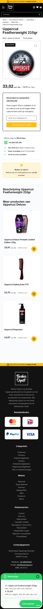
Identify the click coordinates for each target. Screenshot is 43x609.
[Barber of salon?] (21, 165)
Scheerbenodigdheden (21, 464)
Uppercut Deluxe (13, 38)
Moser (21, 499)
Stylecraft (21, 482)
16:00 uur (14, 148)
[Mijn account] (34, 7)
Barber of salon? (21, 170)
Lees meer (34, 249)
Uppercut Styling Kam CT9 (16, 285)
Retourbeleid (21, 528)
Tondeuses (21, 452)
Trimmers (21, 455)
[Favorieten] (37, 7)
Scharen (21, 461)
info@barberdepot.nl (24, 565)
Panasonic (21, 496)
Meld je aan (10, 172)
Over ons (21, 516)
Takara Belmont (21, 484)
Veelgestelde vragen (21, 531)
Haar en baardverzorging (21, 470)
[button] (37, 576)
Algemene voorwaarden (22, 534)
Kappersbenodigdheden (21, 467)
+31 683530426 (26, 562)
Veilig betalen (21, 519)
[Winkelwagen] (41, 7)
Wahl (21, 493)
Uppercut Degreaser (13, 330)
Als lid (10, 154)
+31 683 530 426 (15, 143)
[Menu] (4, 7)
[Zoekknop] (39, 14)
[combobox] (19, 14)
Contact (21, 513)
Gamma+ (21, 487)
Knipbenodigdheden (21, 458)
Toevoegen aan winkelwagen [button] (34, 294)
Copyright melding (21, 522)
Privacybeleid (21, 536)
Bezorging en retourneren (21, 525)
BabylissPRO (21, 490)
